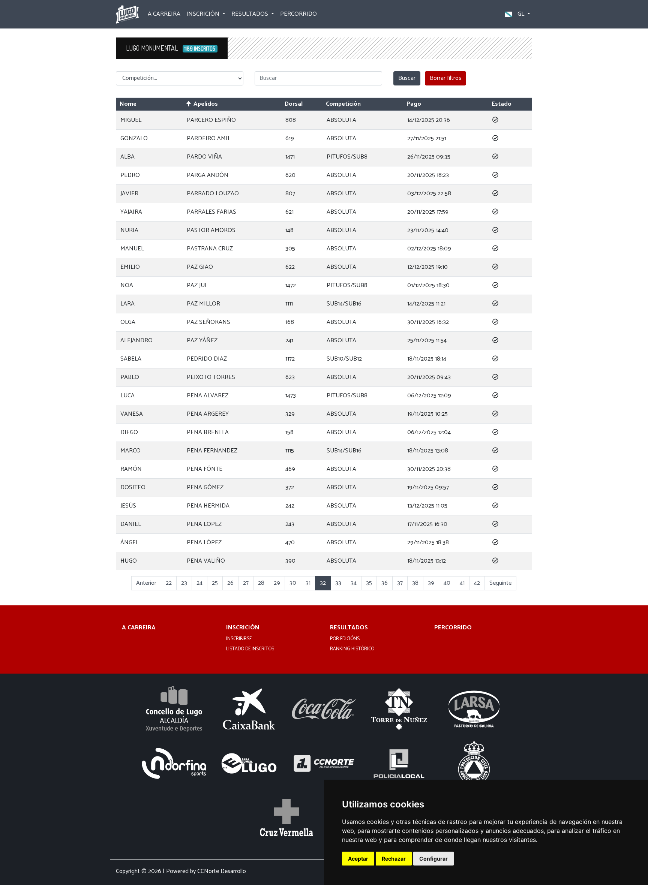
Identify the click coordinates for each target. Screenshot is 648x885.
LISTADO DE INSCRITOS (250, 649)
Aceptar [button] (358, 858)
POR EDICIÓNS (345, 639)
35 (369, 583)
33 (338, 583)
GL (521, 14)
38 (415, 583)
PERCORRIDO (298, 14)
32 (323, 583)
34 (354, 583)
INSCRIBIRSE (239, 639)
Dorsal (294, 104)
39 (431, 583)
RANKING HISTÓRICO (352, 649)
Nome (128, 104)
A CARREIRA (164, 14)
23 (184, 583)
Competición (343, 104)
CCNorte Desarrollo (221, 871)
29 (277, 583)
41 (462, 583)
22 (169, 583)
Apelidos (206, 104)
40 (447, 583)
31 (308, 583)
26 (230, 583)
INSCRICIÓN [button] (203, 14)
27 (246, 583)
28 (261, 583)
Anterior (146, 583)
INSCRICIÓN (243, 628)
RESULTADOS (349, 628)
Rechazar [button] (394, 858)
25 (215, 583)
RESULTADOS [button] (250, 14)
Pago (413, 104)
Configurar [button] (433, 858)
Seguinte (500, 583)
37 (400, 583)
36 (384, 583)
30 (293, 583)
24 (199, 583)
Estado (502, 104)
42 (477, 583)
